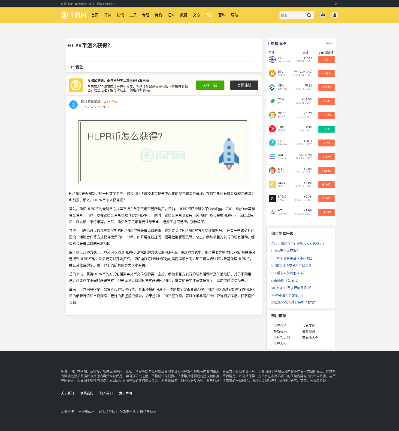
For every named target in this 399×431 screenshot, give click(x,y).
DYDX (282, 196)
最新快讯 (280, 331)
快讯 (120, 15)
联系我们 (86, 393)
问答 (209, 15)
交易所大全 (310, 337)
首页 (95, 15)
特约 (158, 15)
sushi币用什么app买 (285, 280)
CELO (282, 182)
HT (280, 210)
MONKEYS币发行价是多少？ (292, 288)
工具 (133, 15)
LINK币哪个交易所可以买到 (291, 265)
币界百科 (280, 325)
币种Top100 (282, 337)
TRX (281, 127)
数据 (183, 15)
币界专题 (308, 325)
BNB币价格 (148, 412)
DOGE (282, 113)
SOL (281, 155)
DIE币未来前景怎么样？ (288, 273)
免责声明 (125, 393)
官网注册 (244, 85)
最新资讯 (308, 331)
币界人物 (280, 343)
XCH (281, 99)
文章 (196, 15)
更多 (329, 43)
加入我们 (106, 393)
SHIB (281, 169)
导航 (234, 15)
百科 (222, 15)
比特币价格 (86, 412)
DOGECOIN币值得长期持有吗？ (294, 302)
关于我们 (67, 393)
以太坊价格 (107, 412)
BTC (281, 71)
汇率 (171, 15)
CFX (281, 85)
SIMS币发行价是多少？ (288, 295)
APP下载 (210, 85)
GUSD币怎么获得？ (285, 251)
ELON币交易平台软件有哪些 (291, 258)
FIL (280, 141)
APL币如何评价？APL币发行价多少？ (298, 243)
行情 (107, 15)
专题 (145, 15)
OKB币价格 (127, 412)
